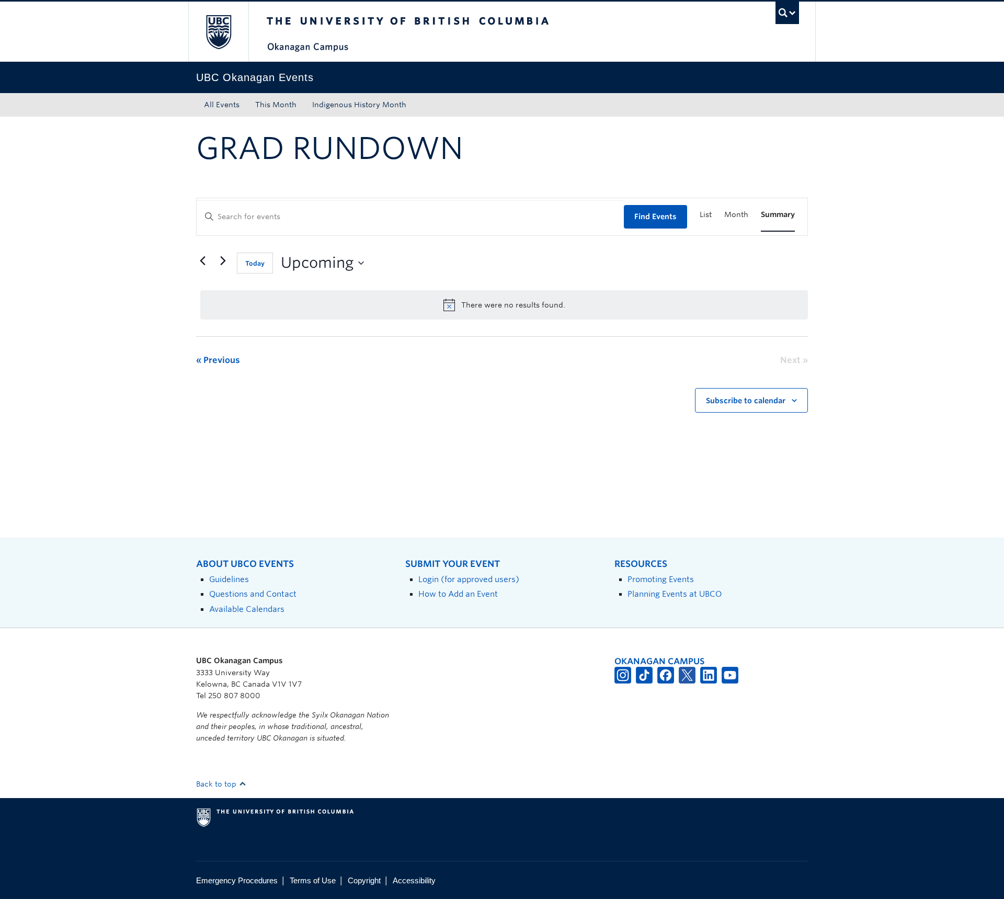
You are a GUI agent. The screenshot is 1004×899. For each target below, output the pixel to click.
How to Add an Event (458, 593)
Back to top (217, 784)
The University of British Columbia (218, 32)
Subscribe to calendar (745, 400)
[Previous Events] (202, 261)
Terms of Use (313, 880)
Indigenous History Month (359, 104)
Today (255, 263)
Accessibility (414, 880)
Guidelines (229, 579)
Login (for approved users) (468, 579)
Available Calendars (246, 609)
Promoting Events (661, 579)
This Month (275, 104)
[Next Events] (222, 261)
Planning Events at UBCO (675, 593)
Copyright (364, 880)
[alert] (504, 305)
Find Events (655, 216)
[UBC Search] (787, 13)
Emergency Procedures (237, 880)
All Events (221, 104)
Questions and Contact (252, 593)
